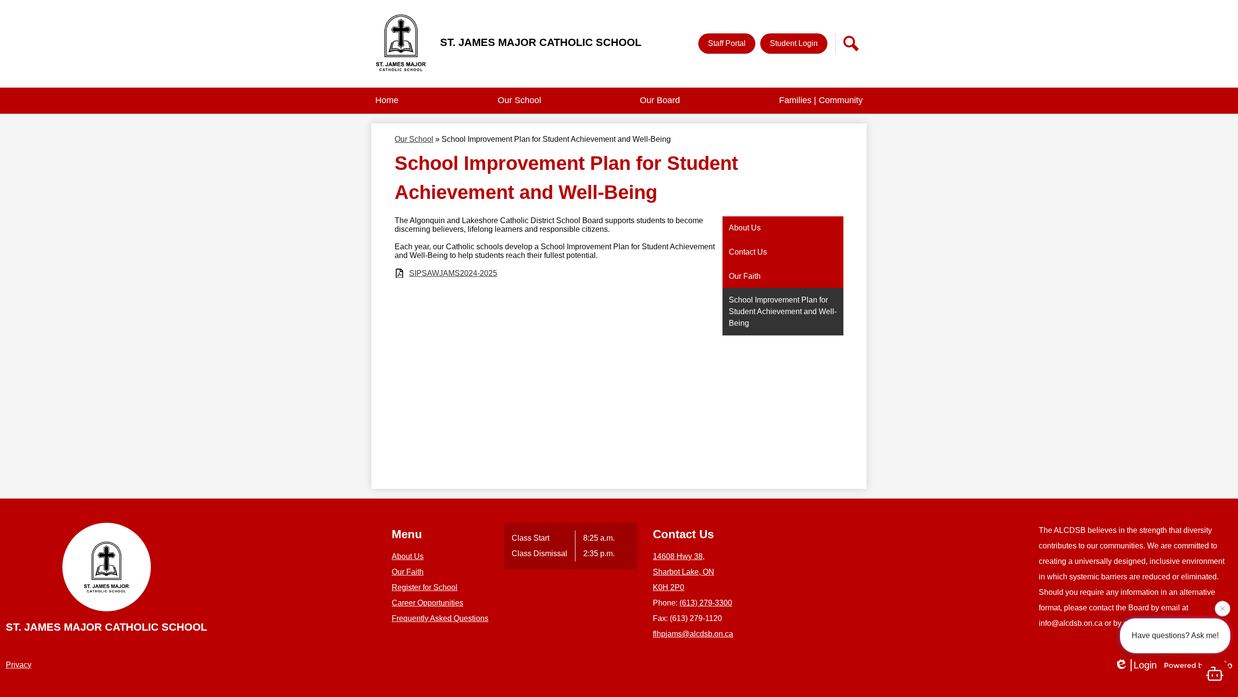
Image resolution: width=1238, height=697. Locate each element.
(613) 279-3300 (705, 603)
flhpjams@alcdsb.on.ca (693, 634)
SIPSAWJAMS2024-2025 (453, 273)
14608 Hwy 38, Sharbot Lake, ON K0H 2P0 (683, 571)
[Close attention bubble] (1222, 607)
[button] (519, 101)
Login (1145, 665)
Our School (414, 139)
